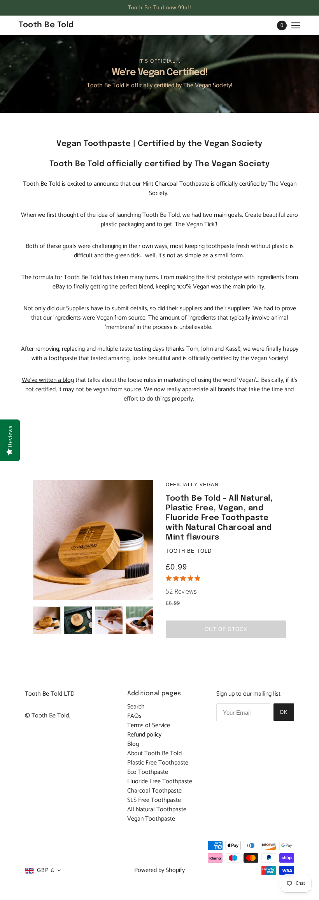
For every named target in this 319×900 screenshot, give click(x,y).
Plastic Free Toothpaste (157, 763)
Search (136, 706)
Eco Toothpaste (147, 772)
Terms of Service (148, 725)
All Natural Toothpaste (156, 809)
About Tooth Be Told (154, 753)
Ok (284, 712)
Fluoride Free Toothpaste (159, 781)
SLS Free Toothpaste (154, 800)
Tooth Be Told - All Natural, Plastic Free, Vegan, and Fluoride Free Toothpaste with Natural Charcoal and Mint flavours (219, 517)
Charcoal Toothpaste (154, 791)
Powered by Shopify (159, 870)
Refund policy (144, 734)
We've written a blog (48, 380)
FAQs (134, 716)
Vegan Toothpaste (151, 819)
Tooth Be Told (189, 551)
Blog (133, 744)
